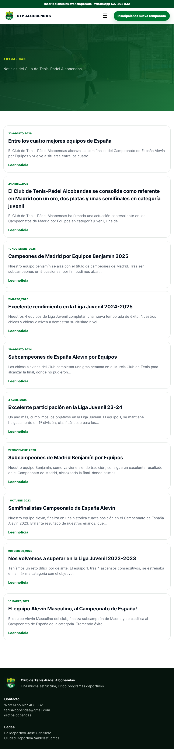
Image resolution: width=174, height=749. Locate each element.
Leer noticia (18, 165)
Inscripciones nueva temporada (142, 16)
